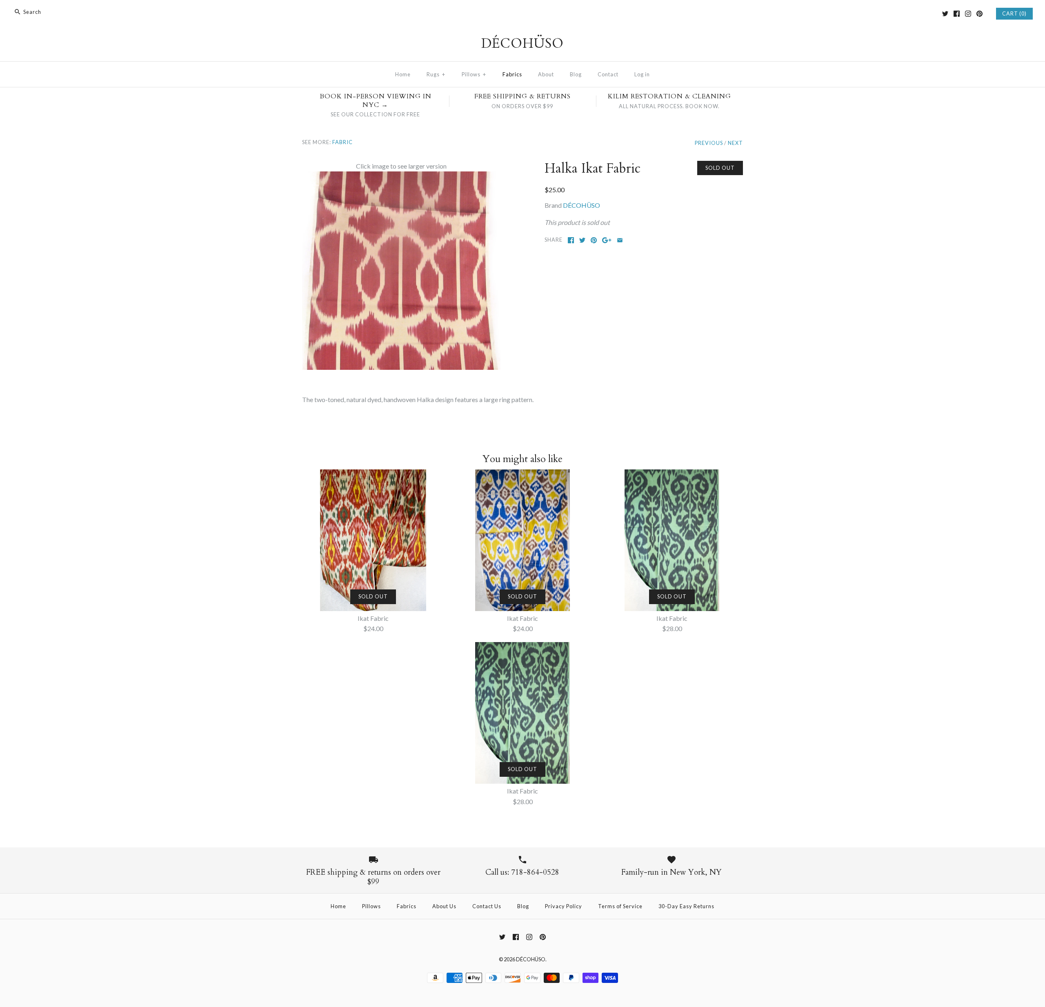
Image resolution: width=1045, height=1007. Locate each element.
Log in (642, 74)
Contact (608, 74)
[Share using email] (620, 240)
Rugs (436, 74)
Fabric (342, 142)
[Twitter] (945, 14)
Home (403, 74)
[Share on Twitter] (582, 240)
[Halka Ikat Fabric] (401, 176)
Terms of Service (620, 906)
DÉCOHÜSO (581, 205)
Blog (576, 74)
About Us (444, 906)
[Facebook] (957, 14)
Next (735, 143)
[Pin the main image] (594, 240)
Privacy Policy (563, 906)
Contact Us (486, 906)
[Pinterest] (979, 14)
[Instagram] (968, 14)
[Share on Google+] (606, 240)
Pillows (474, 74)
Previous (709, 143)
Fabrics (512, 74)
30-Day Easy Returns (686, 906)
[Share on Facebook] (571, 240)
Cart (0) (1014, 13)
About (546, 74)
